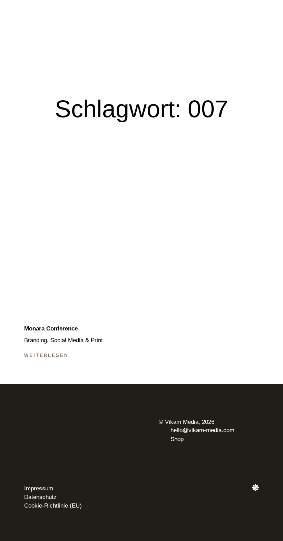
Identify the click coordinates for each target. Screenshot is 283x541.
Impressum (38, 488)
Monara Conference (51, 328)
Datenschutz (40, 497)
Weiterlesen (46, 355)
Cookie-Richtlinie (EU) (53, 505)
